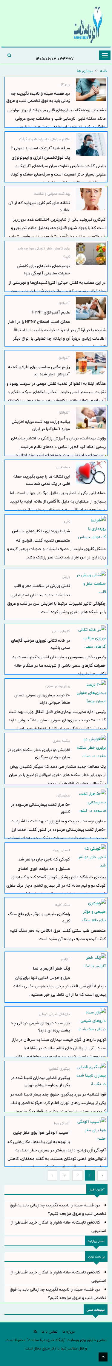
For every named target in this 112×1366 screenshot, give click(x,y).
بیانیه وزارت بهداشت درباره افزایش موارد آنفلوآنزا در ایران (41, 425)
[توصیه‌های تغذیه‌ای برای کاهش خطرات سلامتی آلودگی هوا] (91, 254)
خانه (104, 71)
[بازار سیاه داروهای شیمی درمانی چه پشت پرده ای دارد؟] (91, 1019)
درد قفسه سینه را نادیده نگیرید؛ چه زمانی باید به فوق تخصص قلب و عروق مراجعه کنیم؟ (38, 101)
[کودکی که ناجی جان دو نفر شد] (91, 855)
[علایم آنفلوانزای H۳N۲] (91, 308)
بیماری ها (85, 71)
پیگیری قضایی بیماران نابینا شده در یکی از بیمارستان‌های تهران (40, 1081)
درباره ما (68, 1331)
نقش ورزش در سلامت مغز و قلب (42, 585)
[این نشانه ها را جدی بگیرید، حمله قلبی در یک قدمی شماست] (91, 472)
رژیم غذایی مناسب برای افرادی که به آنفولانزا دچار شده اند (39, 370)
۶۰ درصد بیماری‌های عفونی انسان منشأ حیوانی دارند (42, 699)
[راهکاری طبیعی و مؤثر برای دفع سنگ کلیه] (91, 910)
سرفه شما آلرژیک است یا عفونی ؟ (40, 148)
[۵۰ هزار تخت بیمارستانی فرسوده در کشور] (91, 801)
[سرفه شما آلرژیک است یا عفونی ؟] (91, 144)
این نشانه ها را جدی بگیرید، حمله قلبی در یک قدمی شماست (41, 480)
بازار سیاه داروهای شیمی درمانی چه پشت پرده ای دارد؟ (40, 1026)
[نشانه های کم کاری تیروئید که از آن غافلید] (91, 199)
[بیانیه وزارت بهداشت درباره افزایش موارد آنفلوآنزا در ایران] (91, 418)
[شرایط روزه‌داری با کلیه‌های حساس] (91, 527)
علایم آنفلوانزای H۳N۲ (51, 312)
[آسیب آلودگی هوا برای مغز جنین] (91, 1128)
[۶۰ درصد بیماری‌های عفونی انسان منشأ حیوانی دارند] (91, 691)
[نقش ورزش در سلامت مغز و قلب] (91, 582)
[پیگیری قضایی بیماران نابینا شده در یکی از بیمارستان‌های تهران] (91, 1074)
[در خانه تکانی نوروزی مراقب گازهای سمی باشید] (91, 636)
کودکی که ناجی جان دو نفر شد (44, 859)
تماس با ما (50, 1331)
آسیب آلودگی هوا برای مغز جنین (41, 1132)
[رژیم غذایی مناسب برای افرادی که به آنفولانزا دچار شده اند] (91, 363)
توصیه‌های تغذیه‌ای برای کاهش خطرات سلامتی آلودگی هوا (43, 269)
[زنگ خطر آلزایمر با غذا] (91, 964)
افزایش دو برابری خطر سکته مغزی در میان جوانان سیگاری (39, 753)
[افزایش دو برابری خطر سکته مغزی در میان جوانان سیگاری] (91, 746)
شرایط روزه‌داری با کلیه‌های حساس (41, 531)
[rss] (35, 1331)
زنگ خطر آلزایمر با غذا (51, 968)
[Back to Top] (103, 1356)
